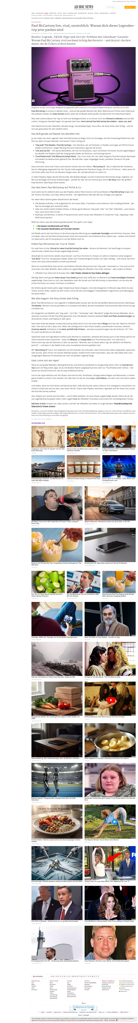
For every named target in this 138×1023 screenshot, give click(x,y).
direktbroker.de (106, 988)
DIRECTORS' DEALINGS (68, 15)
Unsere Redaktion (112, 1012)
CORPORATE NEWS (58, 15)
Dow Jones (34, 989)
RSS (128, 1)
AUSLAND (90, 13)
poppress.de (105, 989)
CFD (68, 983)
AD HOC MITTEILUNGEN (36, 15)
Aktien (69, 991)
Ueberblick (58, 18)
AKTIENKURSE (40, 13)
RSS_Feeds (87, 988)
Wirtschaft (52, 984)
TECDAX (33, 986)
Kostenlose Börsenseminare (106, 985)
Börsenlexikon (38, 976)
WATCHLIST (133, 1)
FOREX (69, 984)
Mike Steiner (124, 1012)
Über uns (102, 1012)
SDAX (32, 988)
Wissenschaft (53, 989)
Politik (51, 986)
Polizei (51, 993)
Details (106, 1020)
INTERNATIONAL (104, 13)
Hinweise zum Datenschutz (88, 1012)
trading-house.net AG (108, 983)
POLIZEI (96, 13)
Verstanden (112, 1020)
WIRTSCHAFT (53, 13)
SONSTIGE (113, 13)
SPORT (65, 13)
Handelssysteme (71, 988)
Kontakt (86, 989)
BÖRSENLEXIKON (121, 1)
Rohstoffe (70, 986)
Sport (51, 988)
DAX (32, 983)
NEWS (33, 13)
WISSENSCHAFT (82, 13)
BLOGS (114, 1)
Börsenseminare (71, 996)
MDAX (33, 984)
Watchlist (87, 984)
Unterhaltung (53, 995)
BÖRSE (46, 13)
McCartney (38, 22)
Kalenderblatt (53, 998)
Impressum (57, 1012)
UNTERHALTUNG (72, 13)
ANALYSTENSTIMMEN (48, 15)
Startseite (46, 18)
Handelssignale (71, 989)
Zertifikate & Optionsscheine (71, 994)
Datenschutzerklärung (70, 1012)
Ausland (52, 991)
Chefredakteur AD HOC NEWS (83, 33)
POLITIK (59, 13)
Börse (52, 18)
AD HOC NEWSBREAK (90, 983)
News (42, 1012)
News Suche (129, 7)
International (53, 996)
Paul (32, 22)
